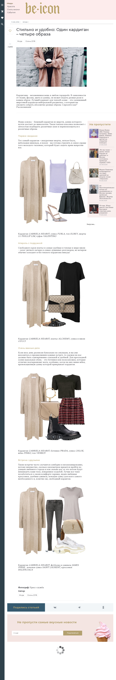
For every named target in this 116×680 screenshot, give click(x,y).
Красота (11, 6)
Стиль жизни (13, 9)
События (11, 12)
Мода (9, 3)
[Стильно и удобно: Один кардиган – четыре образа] (10, 31)
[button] (2, 5)
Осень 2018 (30, 41)
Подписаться (72, 633)
